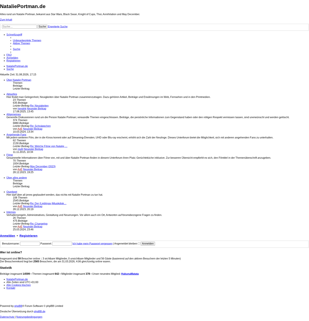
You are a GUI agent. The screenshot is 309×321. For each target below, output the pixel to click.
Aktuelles (11, 94)
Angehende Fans (16, 134)
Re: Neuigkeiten (39, 105)
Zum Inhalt (6, 19)
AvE (20, 128)
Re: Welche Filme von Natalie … (48, 146)
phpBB (18, 306)
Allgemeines (13, 114)
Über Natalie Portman (18, 80)
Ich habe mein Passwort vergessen (92, 243)
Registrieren (28, 235)
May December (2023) (43, 166)
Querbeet (11, 191)
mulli (20, 149)
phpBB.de (39, 311)
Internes (11, 212)
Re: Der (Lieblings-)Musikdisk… (48, 203)
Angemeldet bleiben (126, 243)
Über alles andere (16, 177)
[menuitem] (27, 40)
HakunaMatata (130, 273)
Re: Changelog (38, 223)
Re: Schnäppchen (40, 126)
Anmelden (7, 235)
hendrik (22, 108)
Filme (9, 155)
